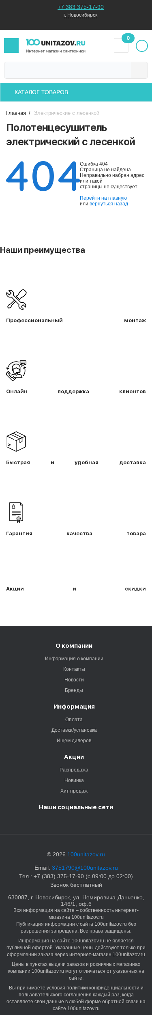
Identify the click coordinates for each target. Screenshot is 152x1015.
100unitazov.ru (86, 854)
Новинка (74, 780)
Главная (16, 113)
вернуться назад (109, 204)
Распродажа (74, 770)
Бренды (74, 690)
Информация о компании (74, 659)
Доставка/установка (74, 730)
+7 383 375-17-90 (81, 7)
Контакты (74, 669)
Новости (74, 680)
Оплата (74, 719)
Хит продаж (74, 791)
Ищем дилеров (74, 740)
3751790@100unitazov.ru (85, 867)
